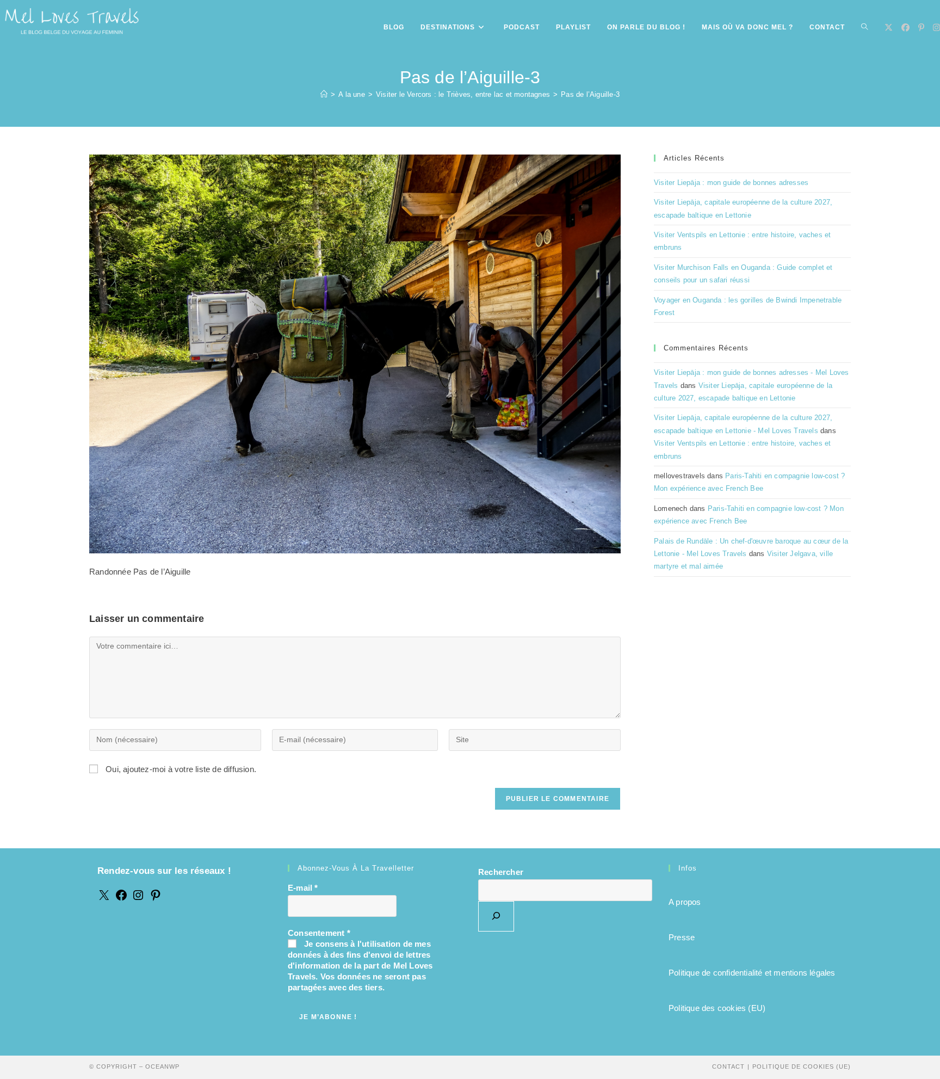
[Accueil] (323, 94)
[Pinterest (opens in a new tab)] (921, 27)
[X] (103, 898)
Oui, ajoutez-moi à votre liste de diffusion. (179, 769)
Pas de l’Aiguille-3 (590, 94)
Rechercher (500, 872)
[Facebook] (121, 898)
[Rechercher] (496, 916)
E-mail (303, 887)
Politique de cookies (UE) (801, 1066)
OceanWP (162, 1066)
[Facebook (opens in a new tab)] (905, 27)
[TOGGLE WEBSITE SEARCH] (864, 27)
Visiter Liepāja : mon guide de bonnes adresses (731, 182)
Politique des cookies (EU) (717, 1008)
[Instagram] (138, 898)
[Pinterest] (155, 898)
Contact (728, 1066)
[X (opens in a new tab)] (888, 27)
